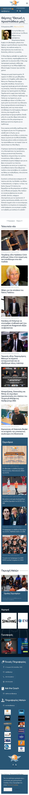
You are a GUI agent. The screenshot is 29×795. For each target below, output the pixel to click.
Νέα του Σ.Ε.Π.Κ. (19, 27)
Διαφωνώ (17, 789)
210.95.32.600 (7, 9)
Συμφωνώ (7, 789)
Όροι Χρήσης (5, 774)
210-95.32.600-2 (9, 677)
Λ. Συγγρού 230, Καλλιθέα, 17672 (13, 667)
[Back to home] (14, 3)
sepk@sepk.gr (5, 11)
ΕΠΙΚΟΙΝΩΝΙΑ (21, 8)
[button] (27, 3)
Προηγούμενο (11, 221)
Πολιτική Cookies (12, 785)
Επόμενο (19, 221)
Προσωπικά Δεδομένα (16, 774)
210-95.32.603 (9, 682)
